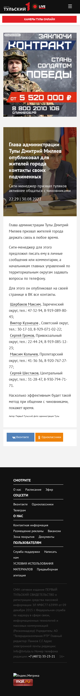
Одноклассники (43, 504)
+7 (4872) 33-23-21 (41, 656)
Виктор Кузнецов (24, 322)
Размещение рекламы (28, 531)
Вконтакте (20, 504)
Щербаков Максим (25, 304)
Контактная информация (30, 525)
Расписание (33, 490)
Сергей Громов (22, 335)
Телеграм (19, 510)
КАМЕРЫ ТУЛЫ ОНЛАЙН (39, 19)
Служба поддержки (27, 552)
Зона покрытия (23, 537)
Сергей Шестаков (24, 373)
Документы (46, 537)
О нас (17, 490)
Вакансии (54, 531)
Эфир (49, 490)
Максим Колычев (24, 354)
